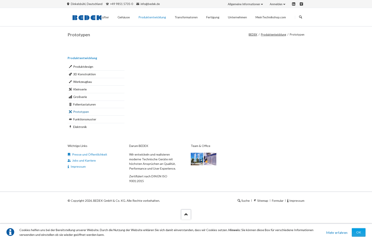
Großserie (80, 97)
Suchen (300, 17)
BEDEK (253, 34)
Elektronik (80, 127)
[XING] (301, 4)
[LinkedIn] (294, 4)
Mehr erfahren (336, 232)
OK (358, 232)
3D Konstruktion (84, 74)
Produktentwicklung (273, 34)
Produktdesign (83, 66)
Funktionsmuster (84, 119)
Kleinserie (80, 89)
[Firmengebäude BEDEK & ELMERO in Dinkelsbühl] (197, 159)
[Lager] (210, 159)
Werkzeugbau (82, 81)
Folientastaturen (84, 104)
